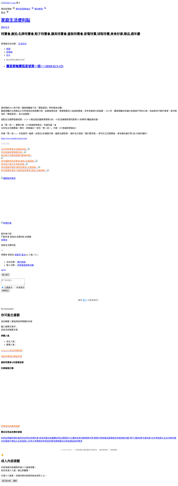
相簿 (8, 49)
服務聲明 (113, 450)
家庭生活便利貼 (15, 20)
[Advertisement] (17, 87)
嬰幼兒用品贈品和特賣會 (70, 441)
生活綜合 (22, 44)
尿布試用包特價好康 (29, 438)
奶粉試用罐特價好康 (10, 438)
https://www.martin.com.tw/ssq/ (14, 138)
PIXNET (69, 450)
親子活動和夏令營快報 (140, 438)
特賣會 (4, 240)
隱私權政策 (103, 450)
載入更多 (5, 275)
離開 (15, 481)
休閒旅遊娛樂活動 (25, 265)
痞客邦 (18, 255)
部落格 (9, 52)
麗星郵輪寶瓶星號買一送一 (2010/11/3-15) (34, 66)
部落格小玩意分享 (28, 441)
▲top (3, 270)
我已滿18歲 (6, 481)
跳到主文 (5, 27)
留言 (23, 255)
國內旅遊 (21, 262)
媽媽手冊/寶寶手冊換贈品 (96, 438)
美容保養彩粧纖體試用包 (50, 438)
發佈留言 (5, 291)
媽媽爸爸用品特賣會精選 (47, 441)
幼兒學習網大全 (158, 438)
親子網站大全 (13, 441)
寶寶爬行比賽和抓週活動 (73, 438)
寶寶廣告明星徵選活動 (118, 438)
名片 (8, 55)
